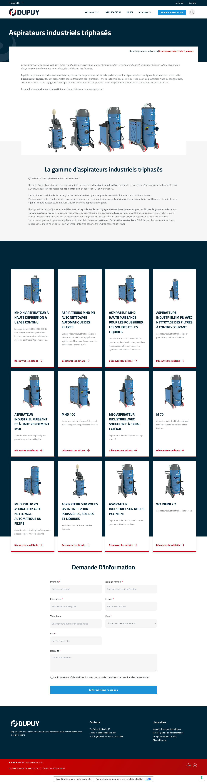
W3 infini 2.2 (174, 506)
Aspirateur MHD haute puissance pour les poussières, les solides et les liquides (127, 318)
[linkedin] (195, 765)
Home (132, 51)
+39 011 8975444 (115, 736)
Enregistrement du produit (165, 736)
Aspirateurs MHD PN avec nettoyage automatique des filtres (80, 318)
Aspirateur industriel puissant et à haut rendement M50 (32, 414)
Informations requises (103, 690)
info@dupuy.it (98, 736)
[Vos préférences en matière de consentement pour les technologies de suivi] (202, 778)
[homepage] (24, 12)
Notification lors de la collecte (73, 779)
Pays (108, 616)
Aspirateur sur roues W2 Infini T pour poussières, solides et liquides (80, 506)
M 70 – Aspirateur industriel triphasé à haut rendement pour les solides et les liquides (174, 414)
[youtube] (188, 765)
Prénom (55, 581)
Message (55, 650)
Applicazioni (113, 12)
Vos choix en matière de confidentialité (119, 779)
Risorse (144, 12)
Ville (53, 633)
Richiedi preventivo (172, 12)
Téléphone (55, 616)
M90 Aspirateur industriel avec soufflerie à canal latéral (127, 414)
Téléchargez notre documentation (168, 732)
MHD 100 (80, 414)
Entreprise (56, 598)
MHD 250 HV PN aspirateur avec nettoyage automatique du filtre (32, 506)
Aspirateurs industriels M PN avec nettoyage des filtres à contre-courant (174, 318)
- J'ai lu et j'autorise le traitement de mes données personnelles (101, 677)
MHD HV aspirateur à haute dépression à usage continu (32, 318)
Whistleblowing (159, 740)
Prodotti (90, 12)
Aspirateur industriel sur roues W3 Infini (127, 506)
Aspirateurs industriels (147, 51)
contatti (192, 3)
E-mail (109, 598)
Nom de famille (114, 581)
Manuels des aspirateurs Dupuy (167, 729)
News (130, 12)
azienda (180, 3)
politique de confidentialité (68, 677)
